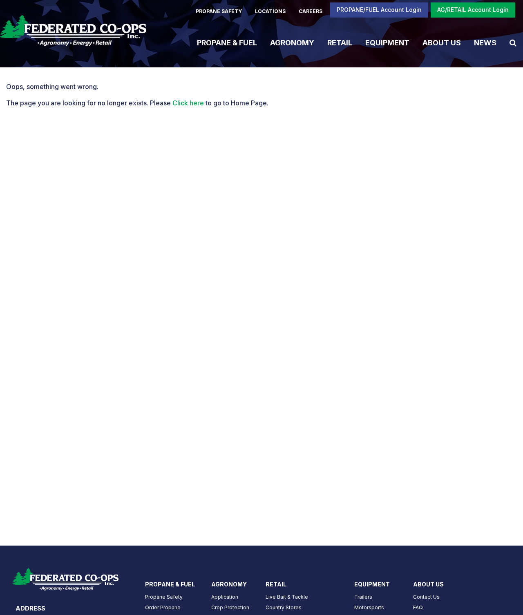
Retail (339, 42)
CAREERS (310, 11)
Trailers (363, 597)
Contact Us (426, 597)
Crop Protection (230, 607)
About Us (441, 42)
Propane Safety (164, 597)
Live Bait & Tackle (287, 597)
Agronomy (292, 42)
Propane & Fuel (227, 42)
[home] (65, 577)
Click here (188, 103)
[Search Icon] (513, 42)
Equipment (387, 42)
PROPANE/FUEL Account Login (379, 9)
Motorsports (369, 607)
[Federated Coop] (73, 34)
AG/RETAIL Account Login (473, 9)
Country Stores (284, 607)
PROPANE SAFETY (219, 11)
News (485, 42)
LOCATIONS (270, 11)
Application (224, 597)
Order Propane (163, 607)
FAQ (418, 607)
